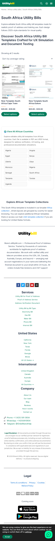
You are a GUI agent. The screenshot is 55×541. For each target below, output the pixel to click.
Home (3, 9)
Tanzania (8, 178)
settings (28, 532)
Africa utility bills (14, 9)
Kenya (31, 156)
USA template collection (34, 217)
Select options (10, 114)
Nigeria (32, 167)
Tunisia (32, 178)
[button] (51, 3)
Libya (31, 162)
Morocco (8, 167)
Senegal (8, 173)
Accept (7, 537)
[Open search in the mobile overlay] (41, 3)
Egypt (7, 156)
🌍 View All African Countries (18, 131)
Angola (32, 150)
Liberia (8, 162)
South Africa (34, 173)
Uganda (8, 184)
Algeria (8, 150)
